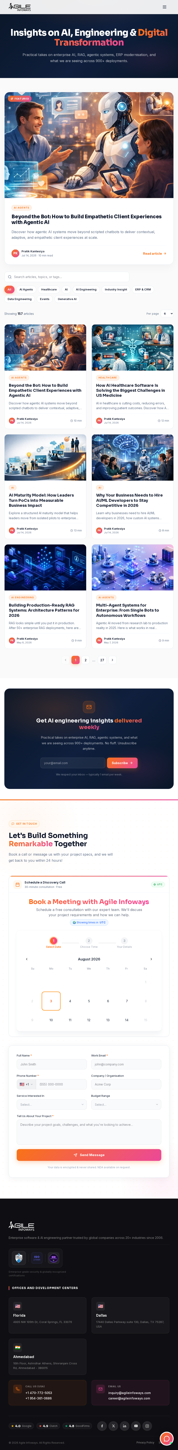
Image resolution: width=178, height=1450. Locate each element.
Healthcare (49, 289)
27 (102, 660)
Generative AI (67, 299)
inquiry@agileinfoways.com (129, 1393)
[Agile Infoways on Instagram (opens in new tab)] (147, 1426)
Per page (153, 313)
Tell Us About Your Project (35, 1116)
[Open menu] (164, 7)
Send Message (92, 1155)
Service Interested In (30, 1095)
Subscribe (120, 763)
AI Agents (26, 289)
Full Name (24, 1055)
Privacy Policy (145, 1442)
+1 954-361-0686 (38, 1398)
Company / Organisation (107, 1075)
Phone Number (28, 1075)
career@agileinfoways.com (129, 1398)
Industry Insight (116, 289)
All (9, 289)
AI (66, 289)
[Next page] (112, 660)
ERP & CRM (143, 289)
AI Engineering (86, 289)
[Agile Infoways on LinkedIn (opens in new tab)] (124, 1426)
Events (44, 299)
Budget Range (100, 1095)
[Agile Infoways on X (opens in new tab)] (113, 1426)
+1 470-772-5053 (38, 1393)
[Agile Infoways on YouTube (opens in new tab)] (136, 1426)
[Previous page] (65, 660)
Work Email (99, 1055)
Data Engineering (20, 299)
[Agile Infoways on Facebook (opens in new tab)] (102, 1426)
